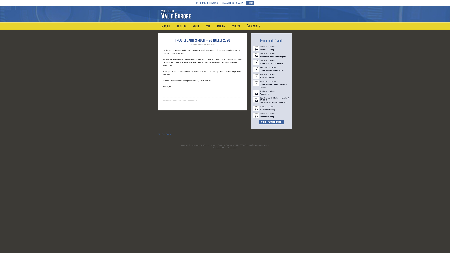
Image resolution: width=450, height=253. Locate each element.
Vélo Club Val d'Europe (223, 14)
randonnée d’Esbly (267, 109)
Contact (250, 3)
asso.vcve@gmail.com (261, 145)
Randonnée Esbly (267, 116)
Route (194, 100)
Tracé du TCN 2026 (267, 77)
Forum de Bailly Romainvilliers (272, 70)
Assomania (264, 94)
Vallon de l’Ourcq (267, 49)
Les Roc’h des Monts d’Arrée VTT (273, 102)
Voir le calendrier (271, 122)
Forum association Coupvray (271, 63)
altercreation (232, 148)
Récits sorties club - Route (182, 100)
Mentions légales (164, 134)
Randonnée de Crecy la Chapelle (273, 56)
